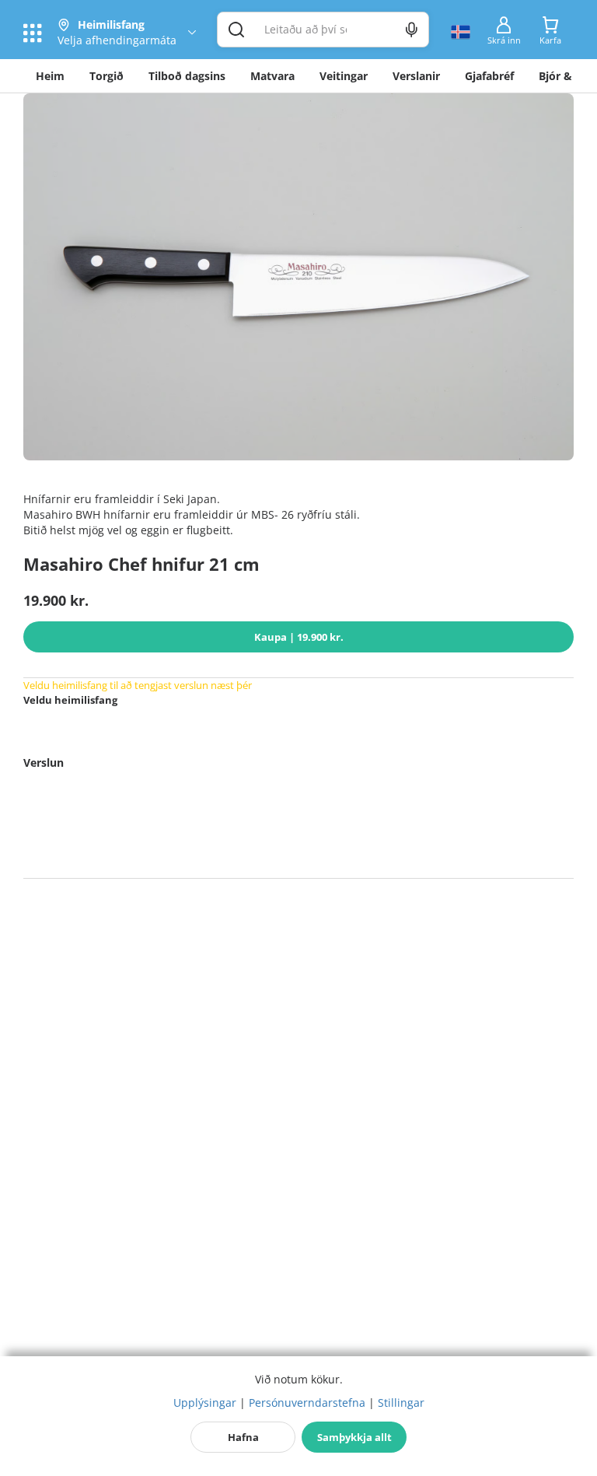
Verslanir (416, 75)
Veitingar (343, 75)
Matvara (272, 75)
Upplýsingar (204, 1402)
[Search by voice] (411, 29)
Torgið (106, 75)
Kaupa (299, 637)
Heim (50, 75)
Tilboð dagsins (186, 75)
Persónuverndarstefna (307, 1402)
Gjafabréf (489, 75)
